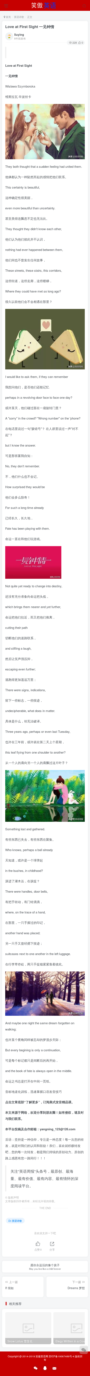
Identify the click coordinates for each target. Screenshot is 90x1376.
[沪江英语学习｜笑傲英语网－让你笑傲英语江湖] (45, 4)
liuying (19, 34)
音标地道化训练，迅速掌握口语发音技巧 (33, 1091)
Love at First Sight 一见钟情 (29, 26)
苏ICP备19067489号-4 (61, 1356)
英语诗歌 (19, 17)
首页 (8, 17)
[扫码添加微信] (84, 1350)
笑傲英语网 (42, 1356)
